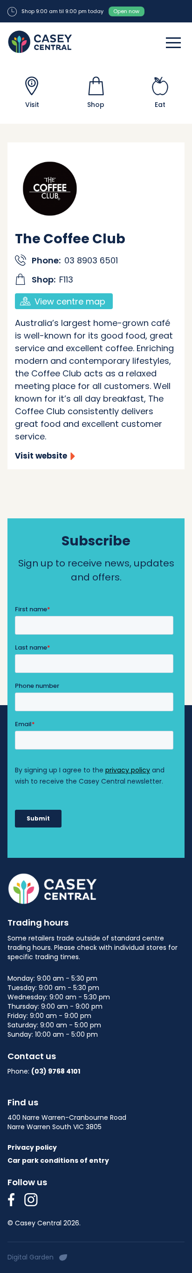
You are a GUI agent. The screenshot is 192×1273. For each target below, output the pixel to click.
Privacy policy (32, 1147)
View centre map (69, 301)
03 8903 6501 (91, 260)
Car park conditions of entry (58, 1160)
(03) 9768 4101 (55, 1071)
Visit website (41, 456)
